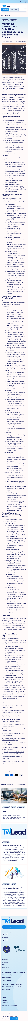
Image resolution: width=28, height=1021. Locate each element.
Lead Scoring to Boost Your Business (11, 845)
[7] (13, 219)
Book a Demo (14, 9)
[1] (17, 114)
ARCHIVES (5, 20)
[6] (16, 191)
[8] (11, 235)
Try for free (5, 9)
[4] (24, 175)
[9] (8, 250)
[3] (20, 168)
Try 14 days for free (14, 927)
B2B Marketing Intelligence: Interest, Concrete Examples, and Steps (12, 887)
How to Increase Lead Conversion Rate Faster (12, 810)
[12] (11, 293)
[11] (19, 277)
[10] (24, 262)
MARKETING (13, 20)
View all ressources (21, 784)
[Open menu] (25, 6)
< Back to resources (5, 15)
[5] (17, 182)
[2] (11, 151)
